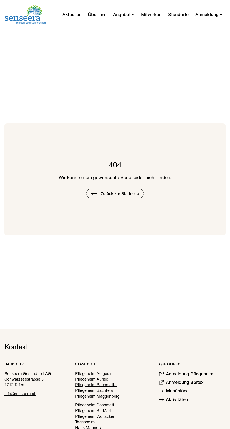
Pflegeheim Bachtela (94, 390)
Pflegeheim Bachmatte (96, 384)
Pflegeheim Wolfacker (95, 416)
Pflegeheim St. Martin (95, 410)
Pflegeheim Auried (91, 379)
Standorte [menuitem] (178, 14)
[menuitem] (124, 14)
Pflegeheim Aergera (93, 373)
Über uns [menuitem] (97, 14)
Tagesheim (85, 422)
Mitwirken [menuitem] (151, 14)
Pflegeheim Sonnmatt (94, 404)
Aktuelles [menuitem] (71, 14)
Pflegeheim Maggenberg (97, 396)
